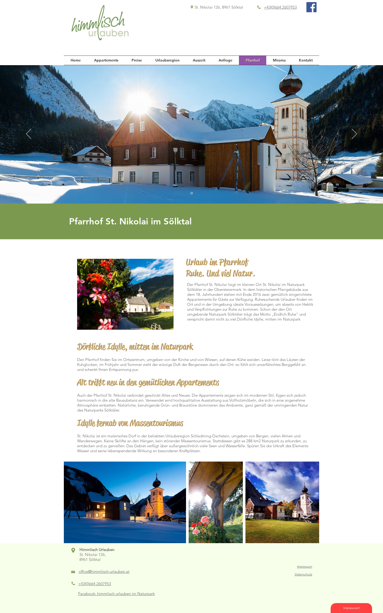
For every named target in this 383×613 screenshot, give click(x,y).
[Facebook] (311, 7)
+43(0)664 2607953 (280, 7)
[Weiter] (354, 134)
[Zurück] (28, 134)
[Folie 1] (191, 193)
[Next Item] (310, 502)
